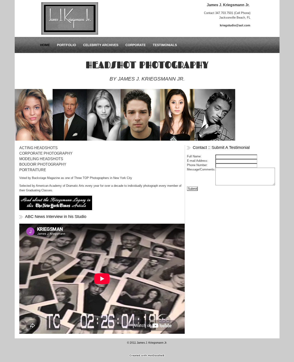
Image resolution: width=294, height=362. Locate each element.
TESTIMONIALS (165, 45)
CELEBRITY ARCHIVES (100, 45)
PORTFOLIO (66, 45)
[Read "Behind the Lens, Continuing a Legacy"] (55, 209)
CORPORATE (135, 45)
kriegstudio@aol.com (235, 25)
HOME (45, 45)
